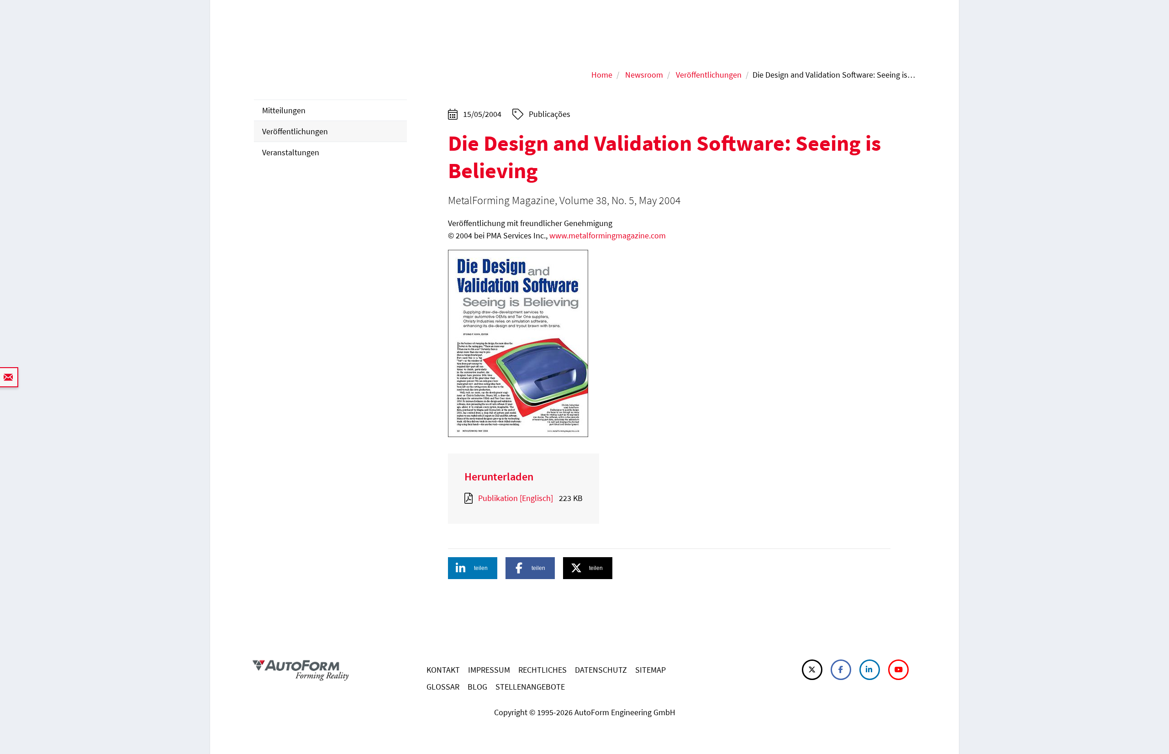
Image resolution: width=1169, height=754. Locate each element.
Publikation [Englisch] (515, 498)
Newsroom (644, 74)
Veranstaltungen (290, 152)
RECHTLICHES (542, 669)
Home (601, 74)
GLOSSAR (443, 686)
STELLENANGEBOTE (530, 686)
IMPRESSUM (489, 669)
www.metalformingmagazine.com (607, 235)
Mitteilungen (283, 110)
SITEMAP (650, 669)
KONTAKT (443, 669)
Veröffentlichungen (709, 74)
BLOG (477, 686)
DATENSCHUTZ (601, 669)
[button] (472, 568)
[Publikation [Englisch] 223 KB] (470, 498)
